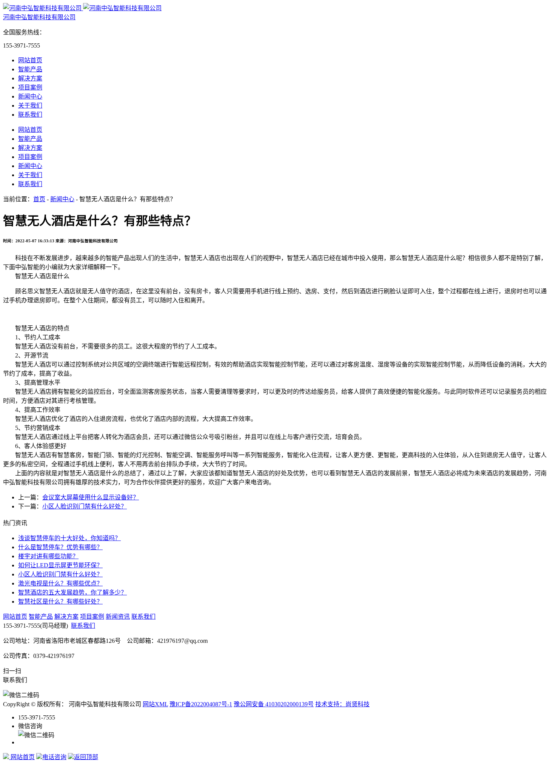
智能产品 (30, 69)
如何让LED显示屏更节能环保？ (60, 565)
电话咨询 (54, 757)
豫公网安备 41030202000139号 (274, 704)
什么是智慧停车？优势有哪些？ (60, 547)
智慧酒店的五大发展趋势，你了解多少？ (72, 592)
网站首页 (30, 60)
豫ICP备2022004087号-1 (201, 704)
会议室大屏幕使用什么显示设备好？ (90, 497)
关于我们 (30, 105)
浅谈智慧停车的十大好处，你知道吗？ (69, 538)
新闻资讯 (118, 616)
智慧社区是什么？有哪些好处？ (60, 601)
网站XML (155, 704)
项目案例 (30, 87)
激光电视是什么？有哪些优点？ (60, 583)
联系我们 (30, 114)
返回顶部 (86, 757)
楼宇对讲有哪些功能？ (48, 556)
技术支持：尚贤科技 (342, 704)
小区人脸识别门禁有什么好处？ (84, 506)
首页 (39, 199)
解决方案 (30, 78)
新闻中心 (30, 96)
